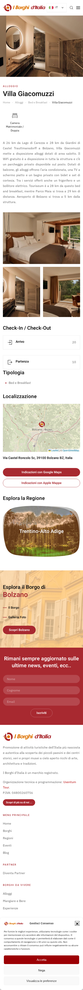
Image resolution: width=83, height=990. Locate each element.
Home (7, 823)
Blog (6, 853)
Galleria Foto (17, 617)
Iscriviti (41, 713)
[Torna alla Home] (24, 7)
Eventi (7, 845)
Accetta (41, 959)
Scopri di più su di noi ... (19, 802)
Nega (41, 970)
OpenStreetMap (71, 450)
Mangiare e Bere (14, 901)
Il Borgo (13, 607)
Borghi (7, 831)
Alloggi (7, 893)
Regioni (8, 838)
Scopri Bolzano (19, 630)
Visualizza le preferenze (41, 981)
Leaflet (54, 450)
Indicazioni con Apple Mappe (41, 483)
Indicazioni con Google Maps (42, 472)
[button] (77, 923)
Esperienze (10, 908)
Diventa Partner (14, 873)
